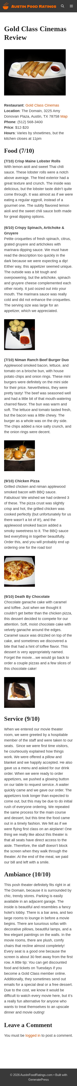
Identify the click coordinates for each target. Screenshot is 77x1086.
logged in (32, 1035)
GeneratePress (38, 1079)
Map (64, 116)
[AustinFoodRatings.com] (29, 6)
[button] (62, 6)
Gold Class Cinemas (42, 105)
